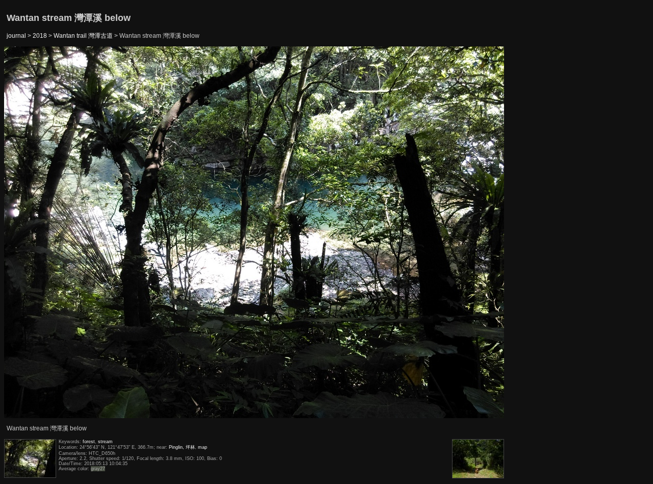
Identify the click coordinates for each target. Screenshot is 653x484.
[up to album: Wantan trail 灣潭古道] (254, 72)
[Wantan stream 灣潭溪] (30, 232)
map (202, 447)
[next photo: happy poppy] (479, 232)
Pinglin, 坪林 (182, 447)
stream (105, 441)
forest (89, 441)
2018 (40, 35)
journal (16, 35)
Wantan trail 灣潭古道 (83, 35)
